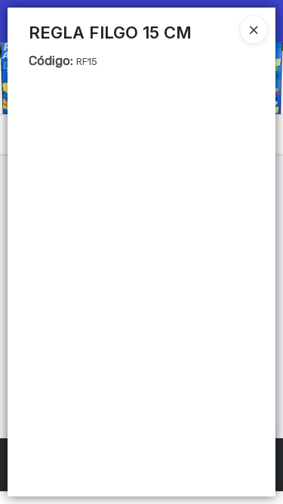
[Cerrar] (253, 29)
